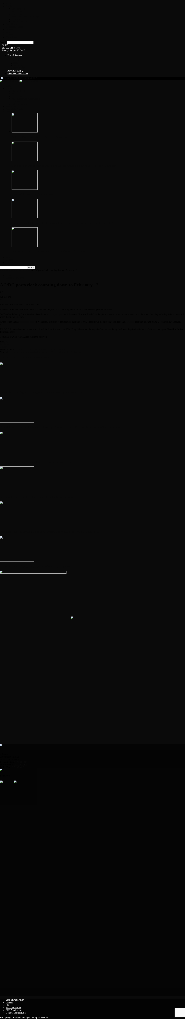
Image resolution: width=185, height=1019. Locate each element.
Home (8, 3)
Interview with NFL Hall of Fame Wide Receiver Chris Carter (48, 251)
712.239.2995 (20, 762)
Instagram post (56, 314)
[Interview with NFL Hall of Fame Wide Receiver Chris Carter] (25, 246)
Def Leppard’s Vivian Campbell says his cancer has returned (36, 462)
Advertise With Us (16, 71)
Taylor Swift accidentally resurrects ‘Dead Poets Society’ (40, 349)
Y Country (18, 65)
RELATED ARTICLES (12, 357)
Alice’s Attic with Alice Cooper (26, 16)
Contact (9, 34)
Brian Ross (17, 11)
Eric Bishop (17, 14)
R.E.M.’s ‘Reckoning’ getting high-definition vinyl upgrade (35, 566)
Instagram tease (27, 322)
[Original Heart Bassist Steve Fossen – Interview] (25, 131)
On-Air (9, 6)
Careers (9, 1002)
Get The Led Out (19, 21)
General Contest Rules (18, 73)
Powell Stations (15, 55)
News (9, 270)
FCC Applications (14, 1010)
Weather (9, 32)
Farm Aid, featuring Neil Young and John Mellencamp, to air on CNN (41, 392)
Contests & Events (14, 27)
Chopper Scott (18, 8)
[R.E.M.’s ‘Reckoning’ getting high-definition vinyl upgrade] (17, 561)
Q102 (15, 63)
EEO (8, 1005)
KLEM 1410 (19, 68)
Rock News (11, 24)
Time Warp (17, 19)
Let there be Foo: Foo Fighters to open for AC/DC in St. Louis (36, 496)
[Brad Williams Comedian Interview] (25, 189)
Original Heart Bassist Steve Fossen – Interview (39, 137)
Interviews (10, 29)
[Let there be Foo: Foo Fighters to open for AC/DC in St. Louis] (17, 491)
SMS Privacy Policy (15, 1000)
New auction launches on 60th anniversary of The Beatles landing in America (46, 352)
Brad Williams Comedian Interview (33, 194)
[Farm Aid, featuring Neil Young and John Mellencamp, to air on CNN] (17, 387)
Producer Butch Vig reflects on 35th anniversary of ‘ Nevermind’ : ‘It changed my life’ (50, 531)
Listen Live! (11, 37)
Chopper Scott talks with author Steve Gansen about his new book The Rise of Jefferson (64, 165)
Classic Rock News (21, 270)
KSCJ (16, 60)
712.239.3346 (17, 767)
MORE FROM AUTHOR (36, 357)
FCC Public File (13, 1007)
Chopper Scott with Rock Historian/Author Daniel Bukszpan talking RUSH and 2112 (62, 223)
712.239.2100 (20, 764)
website (130, 322)
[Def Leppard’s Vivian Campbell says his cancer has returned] (17, 456)
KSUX (16, 58)
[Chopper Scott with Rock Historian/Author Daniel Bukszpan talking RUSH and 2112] (25, 217)
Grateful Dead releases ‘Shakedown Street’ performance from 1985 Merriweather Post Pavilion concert (61, 427)
